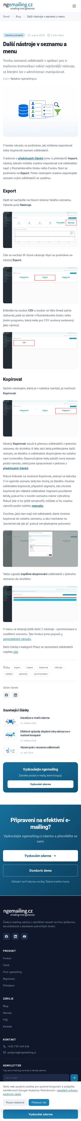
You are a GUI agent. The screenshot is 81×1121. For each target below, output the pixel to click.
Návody (7, 1013)
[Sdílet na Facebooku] (6, 695)
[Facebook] (6, 936)
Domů (6, 16)
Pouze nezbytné (15, 1102)
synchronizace (40, 673)
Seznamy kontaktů (14, 35)
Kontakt (7, 1026)
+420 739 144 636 (18, 1046)
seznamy (23, 673)
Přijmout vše (39, 1102)
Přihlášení (9, 985)
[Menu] (74, 6)
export (17, 667)
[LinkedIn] (15, 936)
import (30, 667)
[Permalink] (18, 191)
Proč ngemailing (12, 972)
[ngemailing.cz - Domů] (19, 6)
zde (15, 652)
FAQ (5, 1019)
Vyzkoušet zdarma (40, 784)
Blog (18, 16)
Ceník (6, 965)
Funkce (7, 958)
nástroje (58, 667)
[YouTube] (24, 936)
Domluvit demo (40, 870)
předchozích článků (30, 158)
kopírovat (43, 667)
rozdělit (9, 673)
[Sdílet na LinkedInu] (15, 695)
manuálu (37, 506)
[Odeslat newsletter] (74, 1077)
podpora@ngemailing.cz (22, 1052)
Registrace (9, 978)
